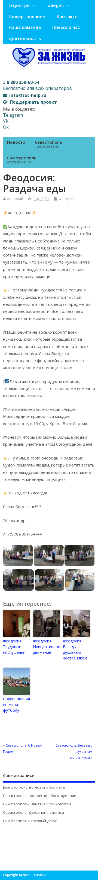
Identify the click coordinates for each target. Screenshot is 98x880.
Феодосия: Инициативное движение (46, 646)
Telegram (13, 115)
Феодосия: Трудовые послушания (14, 646)
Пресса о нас (66, 27)
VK (5, 121)
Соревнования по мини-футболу (16, 704)
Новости (16, 142)
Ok (6, 127)
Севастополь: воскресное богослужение (39, 795)
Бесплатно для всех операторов (37, 85)
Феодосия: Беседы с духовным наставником (75, 649)
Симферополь (21, 159)
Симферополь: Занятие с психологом (37, 804)
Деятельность (24, 38)
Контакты (67, 16)
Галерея (54, 5)
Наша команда (24, 27)
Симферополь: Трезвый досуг (30, 820)
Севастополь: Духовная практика (33, 812)
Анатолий (15, 198)
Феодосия (67, 198)
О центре (19, 5)
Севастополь (48, 144)
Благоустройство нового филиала (34, 787)
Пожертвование (26, 16)
